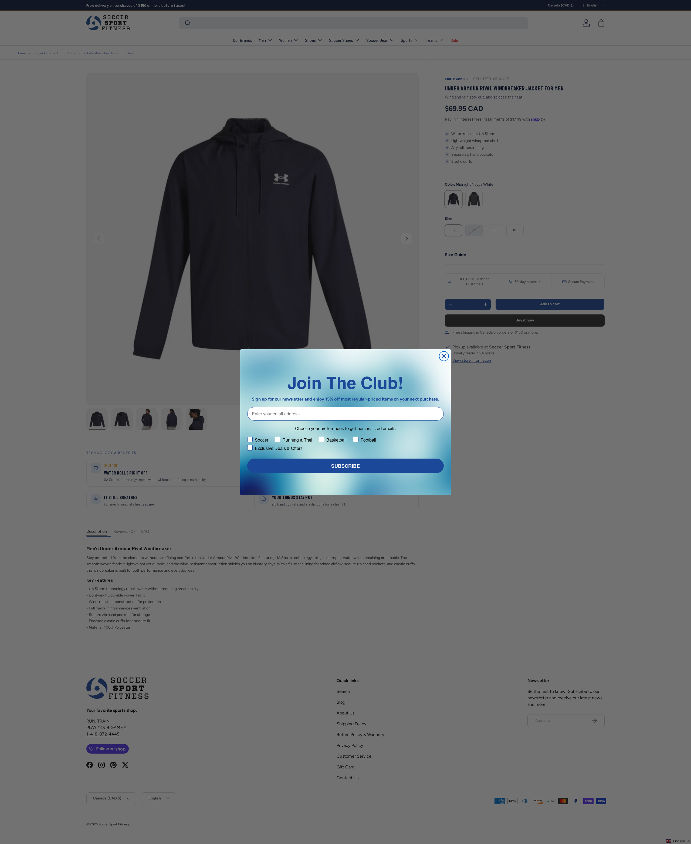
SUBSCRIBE (345, 465)
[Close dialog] (444, 356)
